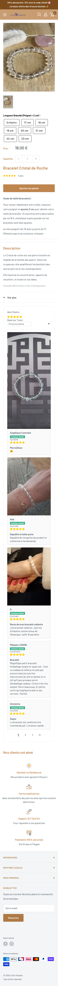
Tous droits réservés (12, 979)
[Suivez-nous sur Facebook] (5, 944)
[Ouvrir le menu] (4, 14)
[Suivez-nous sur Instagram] (11, 944)
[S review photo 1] (29, 576)
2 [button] (25, 734)
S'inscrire (13, 917)
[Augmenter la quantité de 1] (35, 158)
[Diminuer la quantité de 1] (18, 158)
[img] (29, 442)
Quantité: (8, 158)
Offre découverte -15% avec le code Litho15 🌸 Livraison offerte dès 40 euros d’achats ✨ (29, 4)
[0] (52, 14)
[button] (32, 735)
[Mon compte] (45, 14)
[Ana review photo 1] (29, 486)
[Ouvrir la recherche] (39, 14)
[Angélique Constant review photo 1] (29, 380)
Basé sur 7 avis (15, 320)
